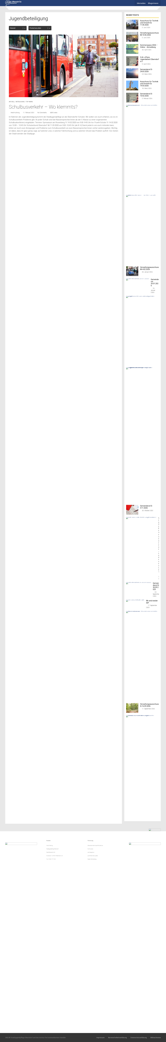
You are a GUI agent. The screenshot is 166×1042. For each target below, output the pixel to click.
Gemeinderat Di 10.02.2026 (146, 95)
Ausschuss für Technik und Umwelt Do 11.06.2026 (149, 23)
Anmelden (142, 3)
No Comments (42, 112)
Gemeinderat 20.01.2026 (155, 282)
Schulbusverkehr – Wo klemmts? (43, 107)
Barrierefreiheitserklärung (117, 1037)
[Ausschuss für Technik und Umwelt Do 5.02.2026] (141, 105)
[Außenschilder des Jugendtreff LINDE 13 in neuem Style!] (141, 715)
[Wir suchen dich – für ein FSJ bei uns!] (141, 195)
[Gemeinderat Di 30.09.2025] (138, 582)
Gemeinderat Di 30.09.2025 (156, 586)
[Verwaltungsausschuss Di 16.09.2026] (132, 712)
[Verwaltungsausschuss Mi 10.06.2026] (132, 41)
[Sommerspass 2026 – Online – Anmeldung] (132, 53)
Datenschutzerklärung (139, 1037)
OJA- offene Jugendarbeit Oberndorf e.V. (149, 59)
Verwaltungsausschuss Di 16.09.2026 (149, 705)
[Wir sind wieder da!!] (135, 599)
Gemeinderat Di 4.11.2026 (146, 507)
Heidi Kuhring (15, 112)
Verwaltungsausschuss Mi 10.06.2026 (149, 34)
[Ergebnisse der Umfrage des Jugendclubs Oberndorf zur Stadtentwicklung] (141, 367)
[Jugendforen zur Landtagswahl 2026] (141, 296)
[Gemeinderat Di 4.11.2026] (132, 514)
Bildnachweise (155, 1037)
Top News (29, 102)
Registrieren (153, 3)
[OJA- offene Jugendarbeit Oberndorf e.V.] (132, 65)
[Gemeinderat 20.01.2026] (137, 278)
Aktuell (12, 102)
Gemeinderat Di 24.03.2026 (146, 70)
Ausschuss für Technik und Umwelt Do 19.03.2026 (149, 84)
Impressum (100, 1037)
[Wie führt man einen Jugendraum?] (141, 517)
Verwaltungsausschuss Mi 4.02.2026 (149, 268)
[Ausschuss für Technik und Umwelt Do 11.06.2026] (132, 29)
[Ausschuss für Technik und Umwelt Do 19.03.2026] (132, 90)
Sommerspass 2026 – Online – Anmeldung (148, 46)
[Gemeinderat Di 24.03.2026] (132, 77)
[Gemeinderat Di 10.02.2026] (132, 102)
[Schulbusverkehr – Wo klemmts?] (63, 96)
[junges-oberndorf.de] (13, 5)
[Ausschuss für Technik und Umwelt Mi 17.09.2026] (141, 611)
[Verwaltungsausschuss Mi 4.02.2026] (132, 275)
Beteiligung (20, 102)
